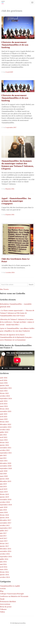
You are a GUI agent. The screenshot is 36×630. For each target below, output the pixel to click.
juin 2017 (3, 533)
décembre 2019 (5, 481)
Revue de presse (6, 607)
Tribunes (3, 609)
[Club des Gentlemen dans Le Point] (18, 239)
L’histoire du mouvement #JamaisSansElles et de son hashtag (15, 45)
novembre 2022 (5, 427)
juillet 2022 (4, 432)
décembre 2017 (5, 520)
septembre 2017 (6, 528)
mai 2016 (3, 564)
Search (31, 284)
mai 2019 (3, 486)
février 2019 (4, 494)
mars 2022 (4, 440)
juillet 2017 (4, 530)
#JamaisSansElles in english (10, 586)
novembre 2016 (5, 551)
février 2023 (4, 422)
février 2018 (4, 515)
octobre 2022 (5, 429)
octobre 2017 (5, 525)
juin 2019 (3, 484)
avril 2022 (3, 437)
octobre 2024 (5, 396)
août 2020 (3, 471)
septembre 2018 (6, 505)
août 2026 (3, 378)
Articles (3, 588)
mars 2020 (4, 476)
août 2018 (3, 507)
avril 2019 (3, 489)
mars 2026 (4, 383)
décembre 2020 (5, 463)
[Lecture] (3, 368)
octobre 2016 (5, 554)
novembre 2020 (5, 466)
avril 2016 (3, 567)
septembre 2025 (6, 388)
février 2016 (4, 572)
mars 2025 (4, 391)
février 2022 (4, 442)
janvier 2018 (4, 517)
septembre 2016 (6, 556)
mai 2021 (3, 458)
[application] (17, 360)
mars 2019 (4, 492)
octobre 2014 (5, 577)
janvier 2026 (4, 385)
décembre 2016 (5, 549)
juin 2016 (3, 562)
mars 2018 (4, 512)
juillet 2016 (4, 559)
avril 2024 (3, 404)
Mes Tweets (4, 289)
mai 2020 (3, 473)
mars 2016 (4, 569)
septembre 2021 (6, 453)
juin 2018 (3, 510)
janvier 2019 (4, 497)
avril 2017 (3, 538)
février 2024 (4, 409)
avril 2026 (3, 380)
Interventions (5, 604)
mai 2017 (3, 536)
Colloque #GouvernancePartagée (12, 594)
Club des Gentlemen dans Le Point (16, 260)
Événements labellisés (8, 601)
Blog (1, 591)
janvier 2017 (4, 546)
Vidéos (2, 612)
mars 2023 (4, 419)
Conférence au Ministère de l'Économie (14, 596)
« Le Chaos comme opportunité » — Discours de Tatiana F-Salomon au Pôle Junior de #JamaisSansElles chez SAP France (17, 313)
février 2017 (4, 543)
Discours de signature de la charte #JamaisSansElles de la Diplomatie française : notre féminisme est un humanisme (16, 337)
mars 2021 (4, 461)
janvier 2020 (4, 479)
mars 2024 (4, 406)
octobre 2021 (5, 450)
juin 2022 (3, 435)
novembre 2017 (5, 523)
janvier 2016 (4, 574)
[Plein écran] (32, 368)
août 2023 (3, 414)
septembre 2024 (6, 398)
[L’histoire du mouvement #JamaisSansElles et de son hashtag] (18, 27)
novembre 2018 (5, 499)
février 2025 (4, 393)
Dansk (2, 599)
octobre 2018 (5, 502)
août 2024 (3, 401)
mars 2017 (4, 541)
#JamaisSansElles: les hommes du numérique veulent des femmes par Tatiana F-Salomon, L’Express (18, 165)
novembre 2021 (5, 448)
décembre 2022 (5, 424)
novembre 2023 (5, 411)
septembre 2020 (6, 468)
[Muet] (29, 368)
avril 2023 (3, 416)
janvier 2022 (4, 445)
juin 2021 (3, 455)
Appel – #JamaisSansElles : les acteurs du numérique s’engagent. (16, 201)
